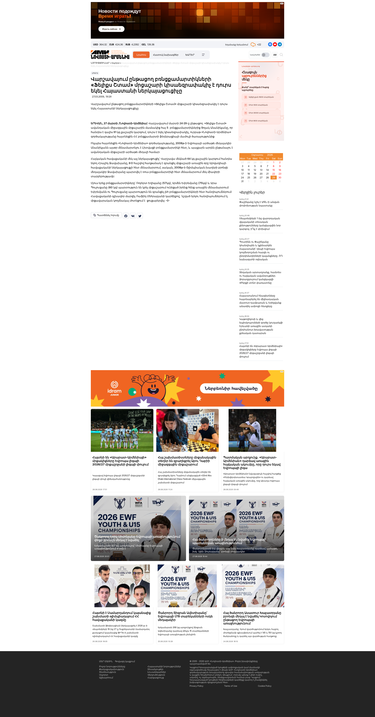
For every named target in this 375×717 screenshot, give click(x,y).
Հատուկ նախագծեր (165, 54)
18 (248, 173)
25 (248, 177)
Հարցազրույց (156, 677)
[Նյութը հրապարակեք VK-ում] (133, 215)
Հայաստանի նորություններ (164, 666)
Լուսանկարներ (157, 672)
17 (242, 173)
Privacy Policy (196, 686)
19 (255, 173)
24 (242, 177)
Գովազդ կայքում (125, 661)
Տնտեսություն (107, 672)
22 (273, 173)
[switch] (265, 55)
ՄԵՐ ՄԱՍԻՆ (106, 661)
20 (261, 173)
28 (267, 177)
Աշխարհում (106, 677)
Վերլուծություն (156, 674)
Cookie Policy (264, 686)
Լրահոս (141, 54)
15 (273, 169)
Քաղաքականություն (111, 669)
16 (280, 169)
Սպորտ (95, 73)
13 (261, 169)
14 (267, 169)
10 (242, 169)
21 (267, 173)
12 (255, 169)
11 (249, 169)
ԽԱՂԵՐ (190, 54)
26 (255, 177)
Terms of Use (230, 686)
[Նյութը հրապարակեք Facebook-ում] (125, 215)
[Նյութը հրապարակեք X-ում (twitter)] (140, 215)
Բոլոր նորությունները (112, 666)
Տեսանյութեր (155, 669)
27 (261, 177)
